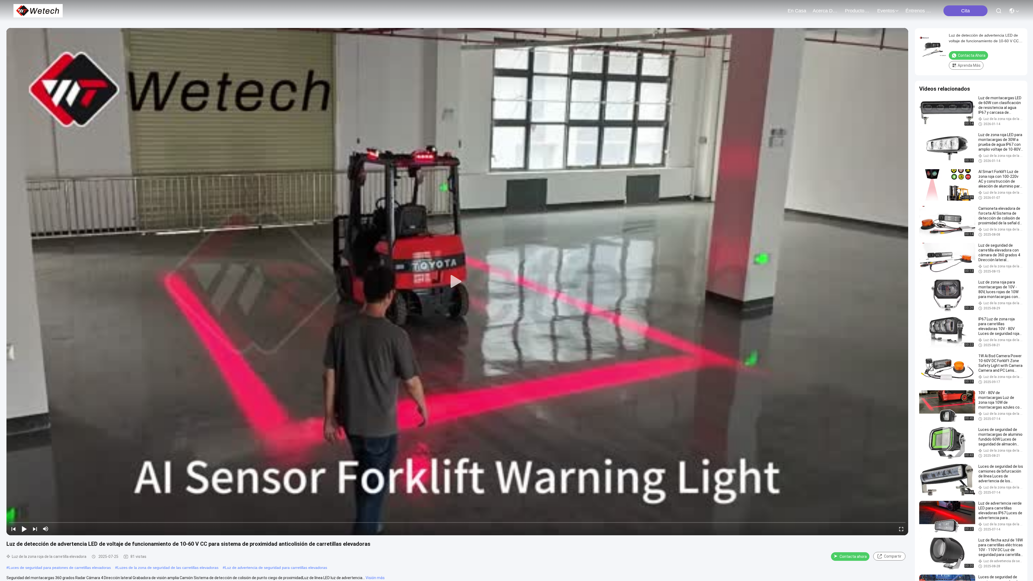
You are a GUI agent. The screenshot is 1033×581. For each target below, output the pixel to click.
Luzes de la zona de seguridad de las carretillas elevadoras (167, 567)
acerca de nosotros (826, 10)
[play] (457, 281)
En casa (797, 10)
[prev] (13, 529)
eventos (886, 10)
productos (856, 10)
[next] (35, 529)
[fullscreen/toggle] (901, 529)
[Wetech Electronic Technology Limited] (38, 10)
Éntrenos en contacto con (918, 10)
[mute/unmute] (45, 529)
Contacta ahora (853, 556)
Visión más (375, 578)
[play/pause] (24, 529)
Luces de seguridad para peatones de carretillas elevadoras (60, 567)
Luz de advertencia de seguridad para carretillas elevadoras (276, 567)
